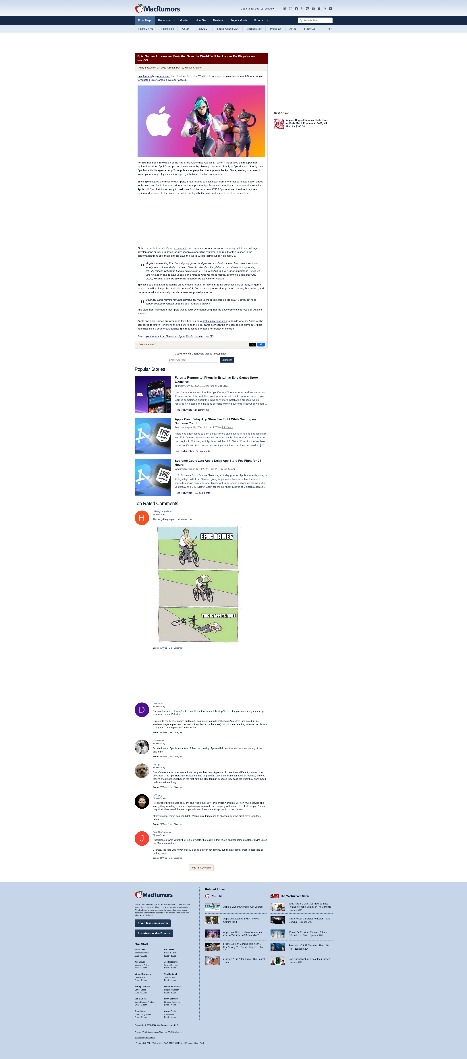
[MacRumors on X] (301, 9)
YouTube (216, 896)
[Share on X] (252, 344)
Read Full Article (183, 409)
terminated (144, 79)
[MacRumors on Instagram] (290, 9)
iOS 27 (185, 28)
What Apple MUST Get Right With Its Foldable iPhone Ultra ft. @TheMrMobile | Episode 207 (310, 906)
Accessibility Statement (145, 1038)
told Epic (150, 189)
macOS (209, 336)
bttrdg (156, 764)
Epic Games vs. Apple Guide (176, 336)
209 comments (147, 344)
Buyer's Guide (238, 20)
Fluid (174, 1043)
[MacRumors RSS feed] (325, 9)
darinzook (158, 740)
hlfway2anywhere (162, 511)
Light (196, 1043)
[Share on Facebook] (261, 344)
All (330, 28)
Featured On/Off (143, 1043)
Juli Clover (223, 385)
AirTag (293, 28)
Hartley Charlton (193, 67)
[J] (142, 845)
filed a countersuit (159, 328)
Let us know (267, 8)
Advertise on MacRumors (154, 933)
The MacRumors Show (294, 896)
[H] (142, 524)
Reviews (218, 20)
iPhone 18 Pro (145, 28)
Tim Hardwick (170, 974)
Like (170, 648)
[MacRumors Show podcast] (285, 9)
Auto (190, 1043)
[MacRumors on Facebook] (296, 9)
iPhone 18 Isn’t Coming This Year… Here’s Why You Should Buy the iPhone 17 (244, 947)
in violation (165, 162)
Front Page (144, 20)
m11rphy (158, 795)
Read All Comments (201, 867)
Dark (202, 1043)
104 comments (202, 451)
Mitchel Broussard (143, 974)
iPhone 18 (309, 28)
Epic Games (145, 76)
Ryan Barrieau (171, 999)
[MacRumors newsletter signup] (331, 9)
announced (163, 76)
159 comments (202, 493)
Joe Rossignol (171, 962)
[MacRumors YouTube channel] (313, 9)
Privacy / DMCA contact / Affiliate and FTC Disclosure (158, 1032)
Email (137, 955)
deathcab (158, 703)
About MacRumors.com (153, 923)
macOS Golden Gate (228, 28)
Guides (184, 20)
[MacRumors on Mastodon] (307, 9)
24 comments (201, 409)
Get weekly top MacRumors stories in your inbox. (201, 353)
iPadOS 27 (203, 28)
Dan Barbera (140, 999)
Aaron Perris (170, 1011)
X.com (144, 955)
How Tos (201, 20)
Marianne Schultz (172, 986)
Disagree (178, 648)
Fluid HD (182, 1043)
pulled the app (205, 170)
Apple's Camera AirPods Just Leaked (243, 906)
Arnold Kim (140, 949)
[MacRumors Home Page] (157, 9)
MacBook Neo (254, 28)
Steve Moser (140, 1011)
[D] (142, 716)
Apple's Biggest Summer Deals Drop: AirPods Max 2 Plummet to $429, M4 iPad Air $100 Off (307, 123)
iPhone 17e (275, 28)
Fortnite (198, 336)
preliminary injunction (214, 320)
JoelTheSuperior (162, 832)
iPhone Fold (167, 28)
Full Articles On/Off (161, 1043)
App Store (184, 162)
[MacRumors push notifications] (319, 9)
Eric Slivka (169, 949)
